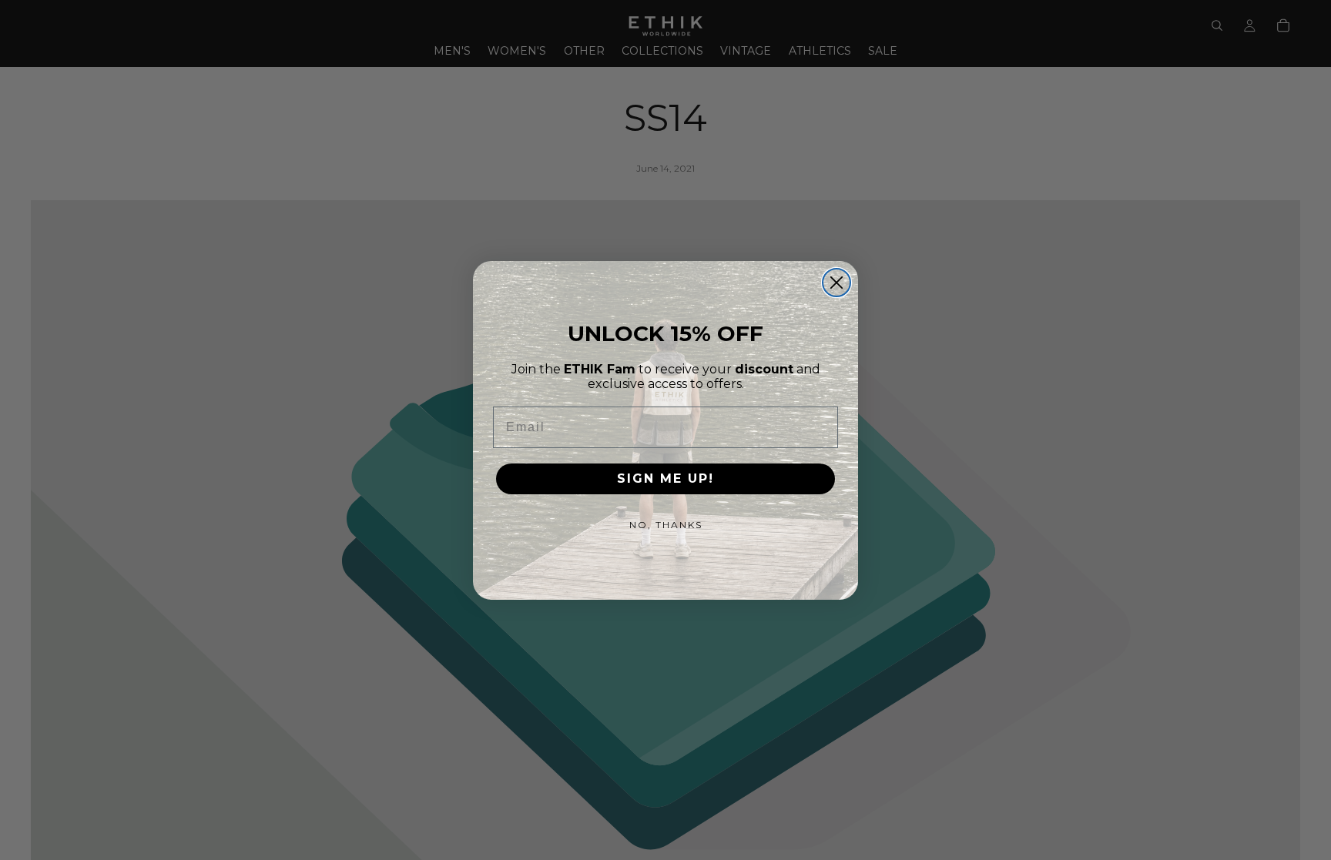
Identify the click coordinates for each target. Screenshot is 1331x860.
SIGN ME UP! (665, 478)
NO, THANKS (665, 524)
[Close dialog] (836, 282)
